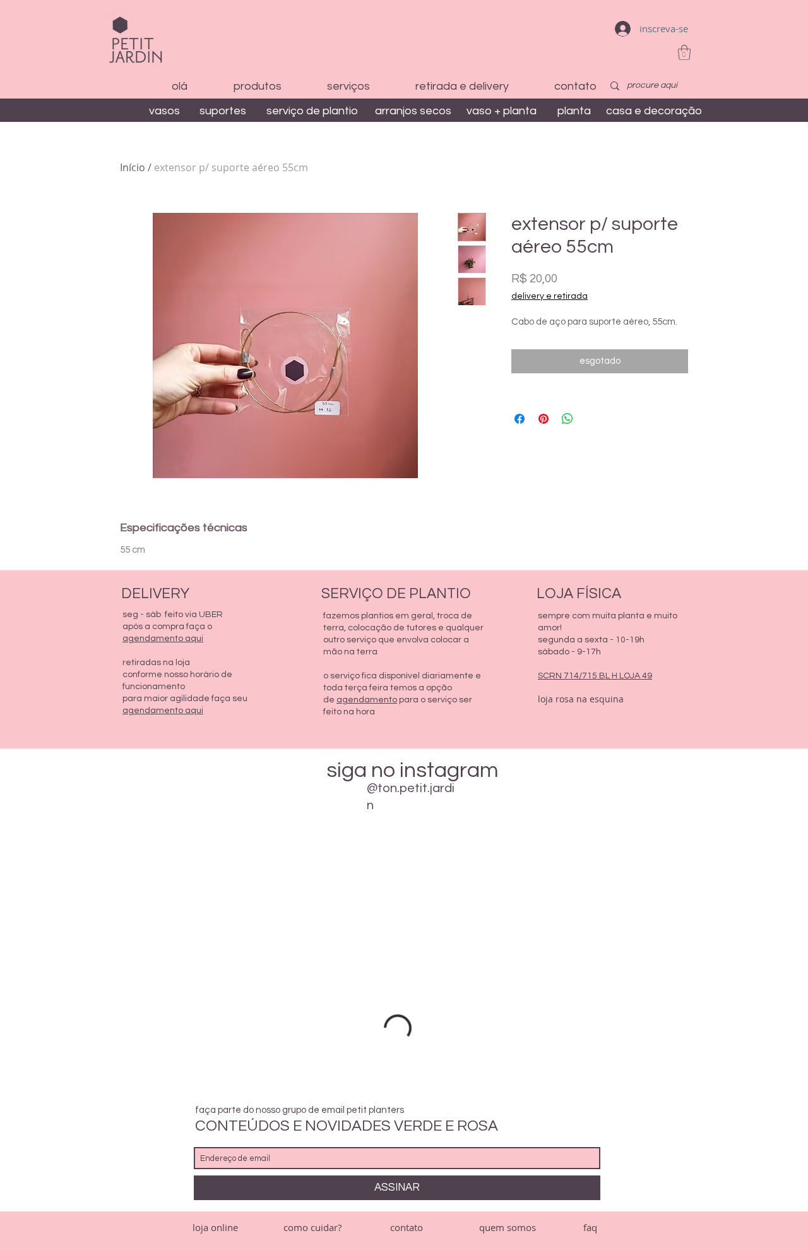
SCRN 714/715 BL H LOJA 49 (595, 675)
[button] (684, 52)
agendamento (366, 699)
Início (132, 167)
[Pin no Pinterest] (543, 418)
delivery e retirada (549, 296)
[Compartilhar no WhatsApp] (567, 418)
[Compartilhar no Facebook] (519, 418)
